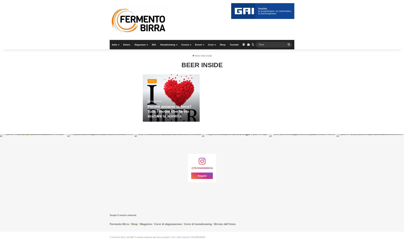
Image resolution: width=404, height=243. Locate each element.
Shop (223, 44)
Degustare (140, 44)
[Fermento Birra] (139, 20)
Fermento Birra (119, 224)
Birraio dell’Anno (225, 224)
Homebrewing (167, 44)
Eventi (198, 44)
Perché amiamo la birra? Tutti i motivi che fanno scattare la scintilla (169, 111)
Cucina (185, 44)
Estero (126, 44)
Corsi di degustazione (168, 224)
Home (197, 56)
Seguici (202, 175)
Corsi (211, 44)
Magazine (146, 224)
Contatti (234, 44)
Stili (154, 44)
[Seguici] (202, 162)
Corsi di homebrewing (198, 224)
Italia (114, 44)
